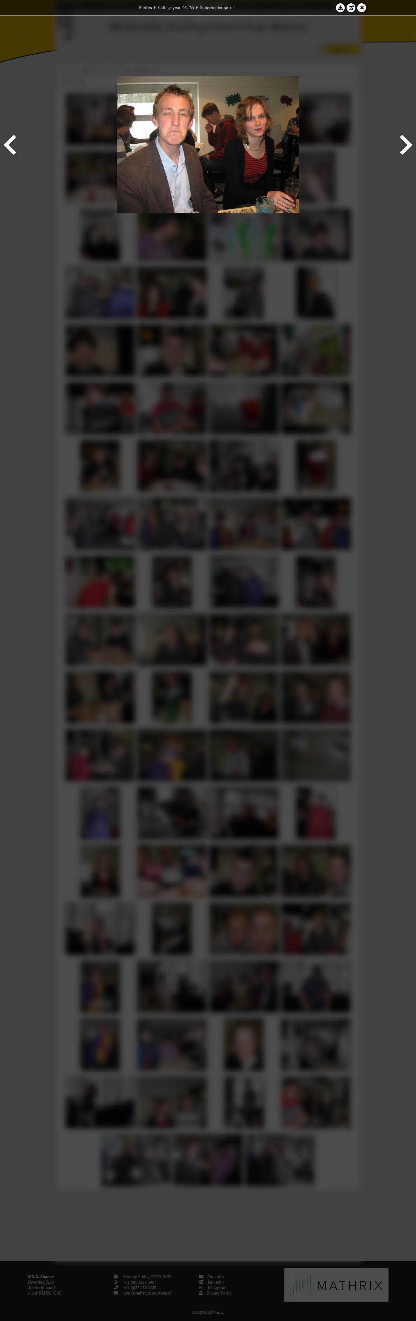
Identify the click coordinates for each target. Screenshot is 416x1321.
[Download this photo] (340, 7)
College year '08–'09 (176, 7)
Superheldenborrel (217, 7)
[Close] (361, 7)
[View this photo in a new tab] (351, 7)
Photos (145, 7)
